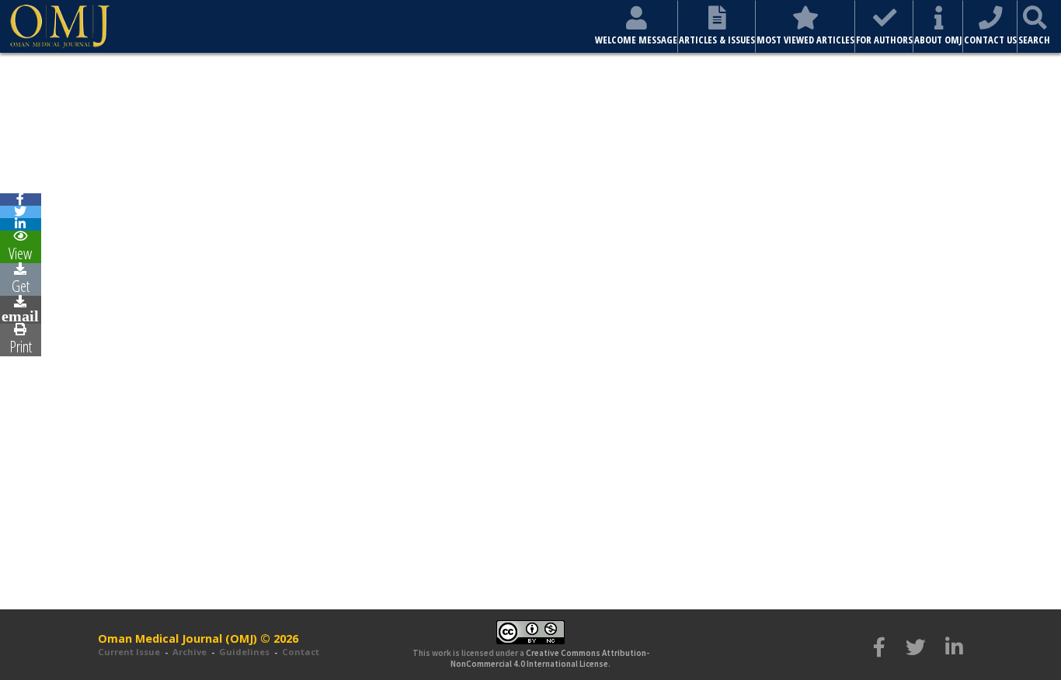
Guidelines (244, 651)
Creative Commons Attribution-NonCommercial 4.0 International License (549, 658)
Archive (189, 651)
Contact (300, 651)
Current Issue (129, 651)
